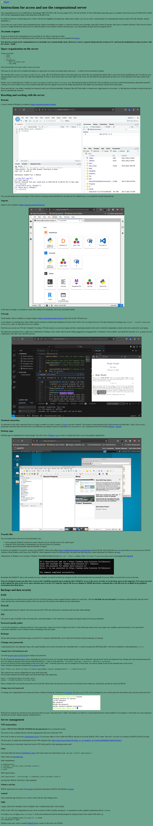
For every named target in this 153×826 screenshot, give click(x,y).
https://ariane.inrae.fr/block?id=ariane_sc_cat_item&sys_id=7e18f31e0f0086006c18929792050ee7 (87, 740)
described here (18, 757)
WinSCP (130, 556)
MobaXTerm (32, 823)
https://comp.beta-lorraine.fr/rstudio (43, 104)
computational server (31, 737)
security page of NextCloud (17, 655)
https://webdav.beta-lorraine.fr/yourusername (75, 550)
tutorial (111, 427)
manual (118, 427)
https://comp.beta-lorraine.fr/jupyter (32, 205)
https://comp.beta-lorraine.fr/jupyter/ (51, 318)
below (77, 38)
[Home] (6, 2)
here (118, 552)
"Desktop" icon (53, 435)
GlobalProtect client (28, 753)
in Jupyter (34, 665)
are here (30, 789)
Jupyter (65, 424)
